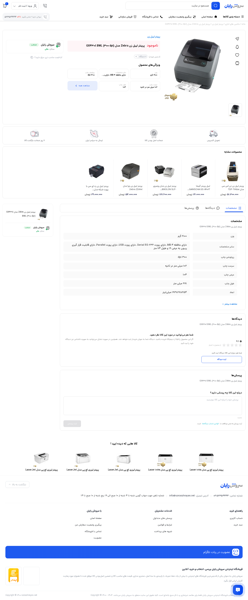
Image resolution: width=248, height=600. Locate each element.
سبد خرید (238, 524)
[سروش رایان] (234, 6)
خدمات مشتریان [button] (163, 511)
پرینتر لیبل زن (217, 24)
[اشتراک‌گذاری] (237, 39)
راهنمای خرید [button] (236, 511)
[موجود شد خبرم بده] (237, 47)
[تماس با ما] (238, 590)
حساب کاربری (236, 518)
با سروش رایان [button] (94, 511)
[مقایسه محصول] (237, 63)
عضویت (98, 537)
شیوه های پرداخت (163, 531)
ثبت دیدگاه (221, 359)
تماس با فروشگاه (93, 531)
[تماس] (45, 6)
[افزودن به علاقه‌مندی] (237, 55)
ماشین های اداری (232, 24)
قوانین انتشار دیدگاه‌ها (210, 423)
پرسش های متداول (162, 518)
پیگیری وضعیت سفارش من (88, 524)
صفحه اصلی (96, 518)
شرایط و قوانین (165, 524)
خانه (243, 24)
